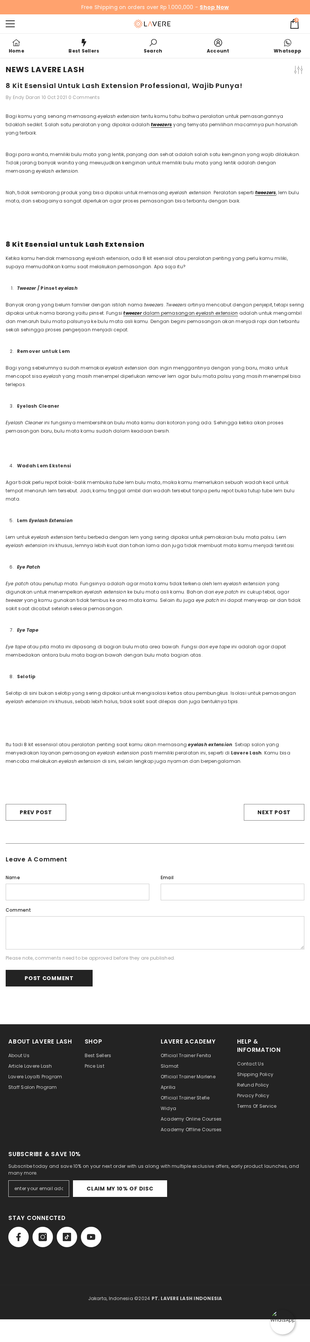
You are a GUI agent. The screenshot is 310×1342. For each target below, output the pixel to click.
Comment (18, 910)
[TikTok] (67, 1237)
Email (167, 877)
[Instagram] (43, 1237)
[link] (153, 46)
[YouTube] (91, 1237)
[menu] (10, 23)
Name (13, 877)
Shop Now (214, 7)
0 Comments (84, 97)
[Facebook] (18, 1237)
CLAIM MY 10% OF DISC (120, 1188)
